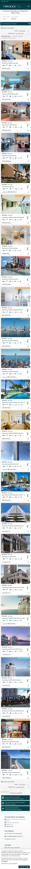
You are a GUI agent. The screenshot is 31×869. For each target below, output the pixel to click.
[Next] (28, 50)
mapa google (9, 826)
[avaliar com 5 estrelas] (8, 792)
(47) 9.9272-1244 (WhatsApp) (14, 833)
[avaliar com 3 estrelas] (5, 792)
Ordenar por (11, 33)
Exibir (16, 31)
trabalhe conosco (10, 839)
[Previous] (3, 50)
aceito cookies (25, 866)
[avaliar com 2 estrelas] (3, 792)
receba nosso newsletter (13, 847)
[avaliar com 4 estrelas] (6, 792)
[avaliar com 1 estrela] (2, 792)
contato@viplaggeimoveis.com (14, 836)
